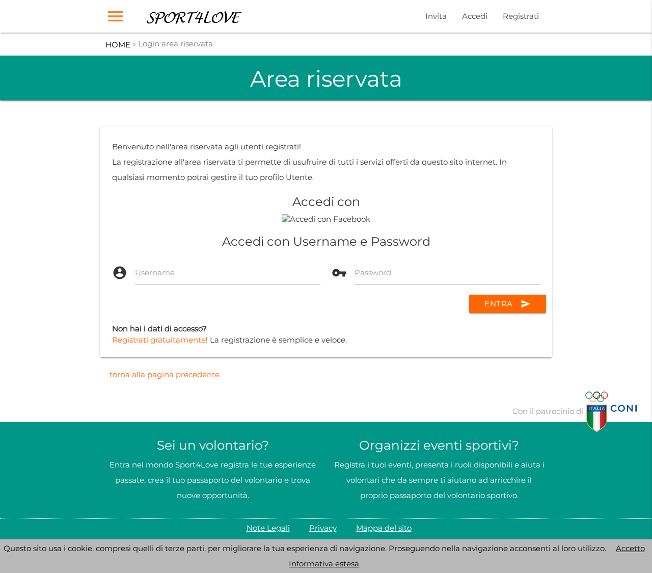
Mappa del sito (384, 528)
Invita (436, 16)
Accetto (630, 548)
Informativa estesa (324, 563)
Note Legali (268, 528)
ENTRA (507, 304)
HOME (117, 44)
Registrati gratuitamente (159, 340)
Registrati (521, 16)
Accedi (474, 16)
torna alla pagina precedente (165, 374)
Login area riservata (175, 43)
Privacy (323, 528)
